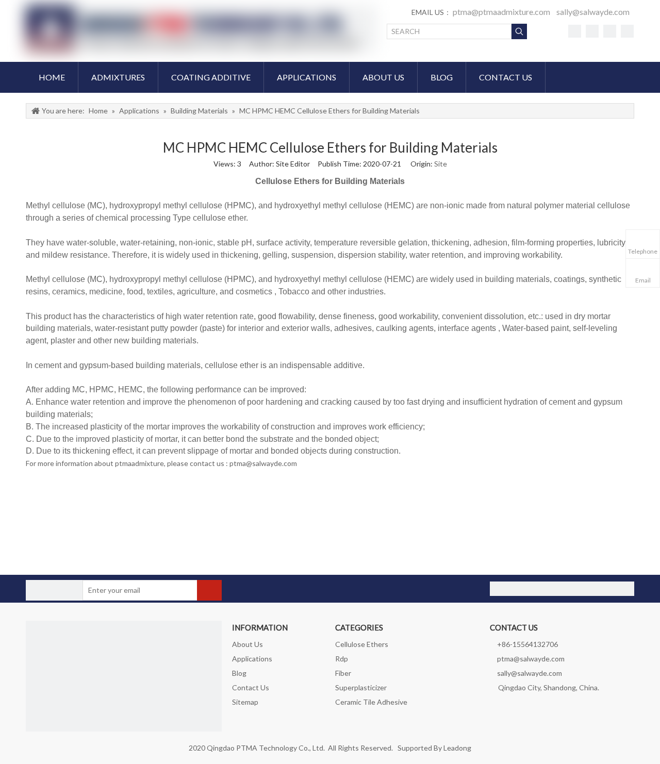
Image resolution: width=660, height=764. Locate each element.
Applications (252, 658)
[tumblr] (627, 31)
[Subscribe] (209, 590)
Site (440, 163)
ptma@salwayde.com (531, 658)
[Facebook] (574, 31)
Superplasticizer (361, 687)
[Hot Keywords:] (519, 31)
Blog (239, 673)
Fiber (343, 673)
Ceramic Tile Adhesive (371, 701)
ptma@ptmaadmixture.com (501, 11)
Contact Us (250, 687)
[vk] (609, 31)
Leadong (457, 747)
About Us (247, 644)
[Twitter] (592, 31)
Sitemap (245, 701)
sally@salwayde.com (593, 11)
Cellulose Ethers (361, 644)
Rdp (341, 658)
